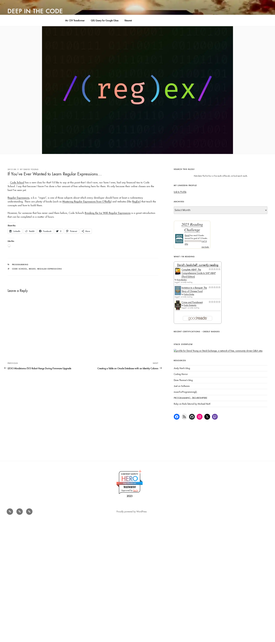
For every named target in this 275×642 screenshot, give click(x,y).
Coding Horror (181, 374)
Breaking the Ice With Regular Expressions (107, 212)
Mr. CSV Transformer (75, 20)
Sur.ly (135, 490)
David (187, 235)
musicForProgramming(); (185, 392)
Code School (17, 182)
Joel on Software (182, 386)
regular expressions (49, 269)
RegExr (136, 201)
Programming (20, 264)
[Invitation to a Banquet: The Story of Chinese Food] (178, 294)
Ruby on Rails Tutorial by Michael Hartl (192, 403)
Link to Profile (180, 191)
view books (205, 247)
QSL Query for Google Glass (104, 20)
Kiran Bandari (182, 280)
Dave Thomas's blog (183, 380)
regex (32, 269)
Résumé (128, 20)
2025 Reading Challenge (192, 227)
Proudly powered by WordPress (131, 511)
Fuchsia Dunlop (189, 294)
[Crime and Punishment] (178, 309)
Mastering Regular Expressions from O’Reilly (86, 201)
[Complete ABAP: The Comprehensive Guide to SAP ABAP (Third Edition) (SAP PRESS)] (178, 273)
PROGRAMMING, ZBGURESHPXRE (190, 398)
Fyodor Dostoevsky (190, 305)
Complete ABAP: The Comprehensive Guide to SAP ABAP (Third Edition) (199, 273)
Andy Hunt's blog (182, 368)
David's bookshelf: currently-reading (197, 265)
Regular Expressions (18, 197)
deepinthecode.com (129, 483)
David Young (31, 169)
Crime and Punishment (192, 302)
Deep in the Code (35, 11)
